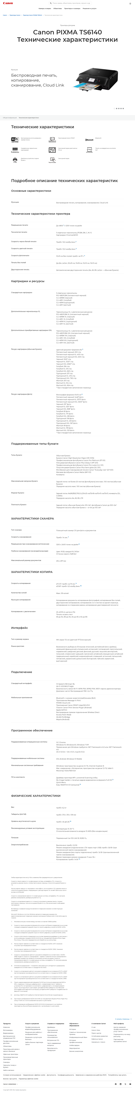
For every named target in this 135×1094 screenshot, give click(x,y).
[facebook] (116, 1084)
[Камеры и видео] (52, 9)
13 (70, 821)
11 (112, 779)
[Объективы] (62, 9)
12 (80, 784)
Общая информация (10, 117)
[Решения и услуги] (97, 9)
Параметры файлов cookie (28, 1079)
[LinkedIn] (120, 1084)
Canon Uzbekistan (10, 1084)
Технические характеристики (29, 117)
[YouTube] (130, 1084)
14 (79, 859)
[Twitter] (125, 1084)
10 (81, 586)
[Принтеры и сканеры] (81, 9)
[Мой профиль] (130, 3)
